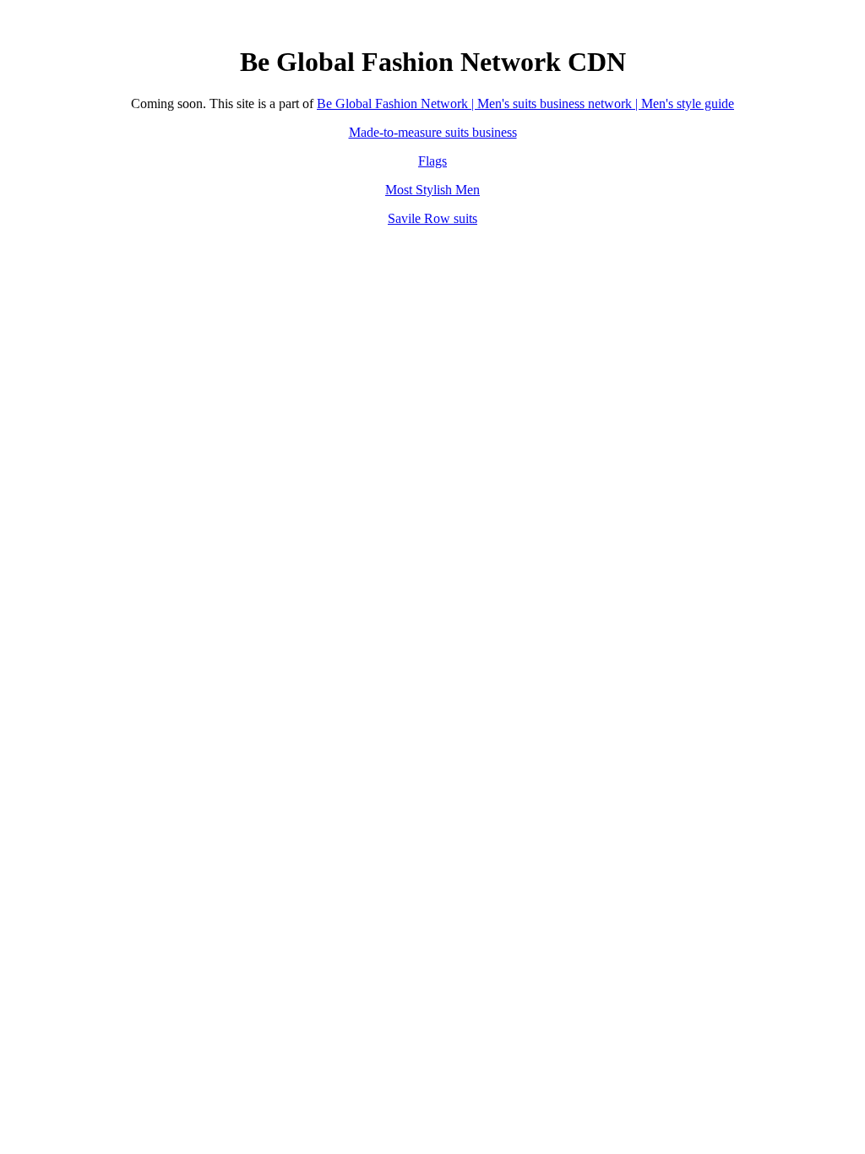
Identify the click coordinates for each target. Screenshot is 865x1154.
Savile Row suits (432, 218)
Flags (432, 161)
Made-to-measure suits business (433, 132)
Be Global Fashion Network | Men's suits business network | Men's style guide (525, 103)
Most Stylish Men (432, 189)
